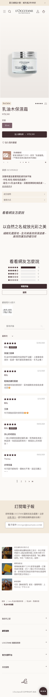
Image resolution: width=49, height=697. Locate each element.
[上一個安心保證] (3, 162)
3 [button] (25, 481)
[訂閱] (41, 525)
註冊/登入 (11, 517)
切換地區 (5, 685)
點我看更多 (7, 187)
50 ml (7, 125)
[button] (4, 11)
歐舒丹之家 (6, 619)
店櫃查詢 (5, 681)
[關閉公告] (45, 3)
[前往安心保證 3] (25, 162)
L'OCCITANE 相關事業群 (11, 643)
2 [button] (21, 481)
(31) (45, 103)
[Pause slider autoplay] (45, 162)
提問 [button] (24, 292)
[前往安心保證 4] (28, 162)
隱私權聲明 (6, 677)
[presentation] (24, 194)
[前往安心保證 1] (20, 162)
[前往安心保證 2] (23, 162)
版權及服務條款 (7, 673)
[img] (10, 343)
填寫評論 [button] (24, 286)
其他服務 (5, 667)
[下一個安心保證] (7, 162)
